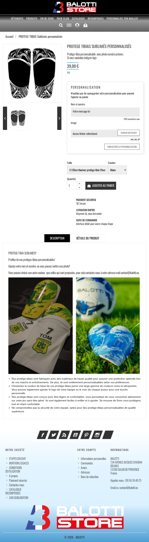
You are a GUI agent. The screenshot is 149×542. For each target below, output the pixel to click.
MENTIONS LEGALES (19, 463)
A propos (13, 476)
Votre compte (86, 450)
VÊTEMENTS (17, 18)
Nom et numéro (78, 104)
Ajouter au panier (103, 185)
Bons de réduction (89, 477)
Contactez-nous (16, 485)
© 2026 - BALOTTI (74, 537)
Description (57, 238)
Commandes (87, 463)
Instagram (102, 433)
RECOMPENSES (96, 18)
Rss (69, 433)
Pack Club (63, 18)
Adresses (85, 472)
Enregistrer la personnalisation (122, 146)
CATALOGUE (78, 18)
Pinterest (91, 433)
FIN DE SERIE (47, 18)
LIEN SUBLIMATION (18, 497)
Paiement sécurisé (18, 480)
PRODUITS (31, 18)
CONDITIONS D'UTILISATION (13, 470)
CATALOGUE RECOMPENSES (13, 491)
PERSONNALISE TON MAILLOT (122, 18)
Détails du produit (87, 238)
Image (73, 123)
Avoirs (84, 468)
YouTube (80, 433)
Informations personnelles (93, 458)
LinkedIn (113, 433)
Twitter (58, 433)
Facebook (47, 433)
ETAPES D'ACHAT (17, 458)
